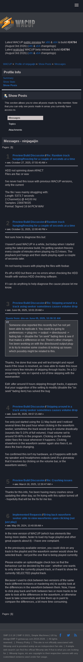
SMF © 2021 (23, 635)
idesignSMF (9, 639)
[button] (76, 5)
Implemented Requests (27, 514)
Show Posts (10, 85)
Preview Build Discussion (29, 155)
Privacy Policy (23, 642)
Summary (8, 78)
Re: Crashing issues (59, 480)
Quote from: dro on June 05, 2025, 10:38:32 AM (33, 318)
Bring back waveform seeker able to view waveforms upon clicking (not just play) (40, 518)
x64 (55, 42)
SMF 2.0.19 (9, 635)
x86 (48, 42)
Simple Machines (40, 635)
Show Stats (9, 81)
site (40, 642)
